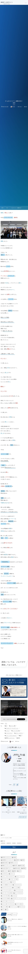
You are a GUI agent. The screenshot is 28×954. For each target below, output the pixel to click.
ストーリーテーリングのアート (7, 890)
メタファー (12, 873)
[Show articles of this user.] (6, 757)
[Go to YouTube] (17, 785)
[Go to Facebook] (14, 785)
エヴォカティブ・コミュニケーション (18, 898)
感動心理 (15, 865)
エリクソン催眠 (4, 906)
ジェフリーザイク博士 (6, 895)
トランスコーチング (17, 884)
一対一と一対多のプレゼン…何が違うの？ (15, 919)
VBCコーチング (21, 906)
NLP (3, 909)
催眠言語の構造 (17, 868)
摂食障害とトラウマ (13, 862)
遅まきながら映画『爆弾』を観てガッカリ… (16, 934)
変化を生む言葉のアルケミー (7, 868)
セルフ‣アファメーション (6, 887)
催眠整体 (24, 868)
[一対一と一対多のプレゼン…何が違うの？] (8, 801)
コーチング (3, 843)
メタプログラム (4, 873)
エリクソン (9, 843)
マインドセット (4, 879)
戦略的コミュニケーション (6, 865)
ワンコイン (19, 843)
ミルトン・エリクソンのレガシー (8, 876)
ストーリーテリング (18, 890)
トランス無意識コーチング (6, 884)
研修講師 (14, 857)
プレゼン (14, 843)
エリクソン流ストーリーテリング (8, 901)
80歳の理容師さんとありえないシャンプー (15, 942)
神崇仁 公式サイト (7, 2)
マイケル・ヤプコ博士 (14, 879)
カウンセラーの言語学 (6, 898)
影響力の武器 (22, 865)
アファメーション (13, 906)
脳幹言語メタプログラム (6, 857)
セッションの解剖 (16, 887)
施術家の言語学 (4, 862)
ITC (7, 909)
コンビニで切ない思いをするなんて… (14, 950)
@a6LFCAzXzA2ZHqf (11, 719)
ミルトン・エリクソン (20, 876)
